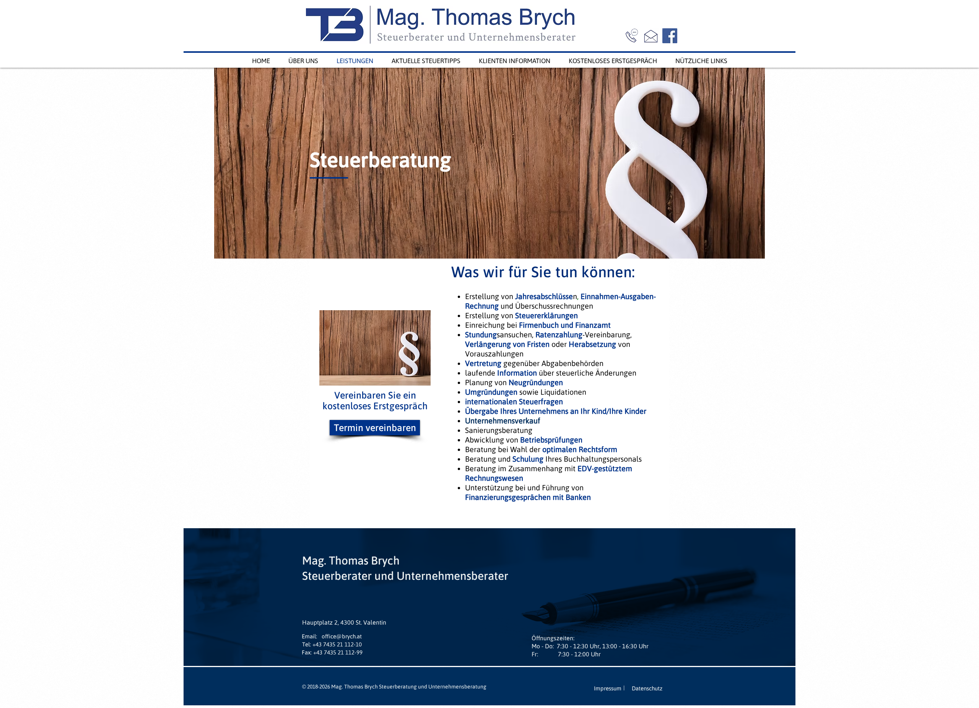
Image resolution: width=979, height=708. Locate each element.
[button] (309, 636)
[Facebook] (669, 35)
